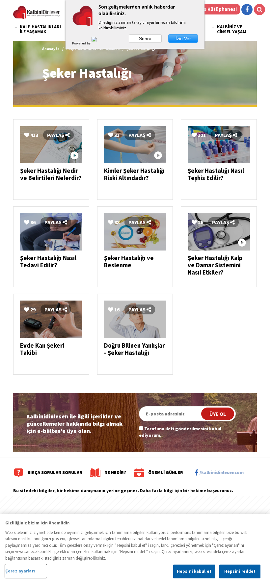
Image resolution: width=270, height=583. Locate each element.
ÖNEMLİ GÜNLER (165, 472)
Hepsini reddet (240, 571)
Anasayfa (51, 48)
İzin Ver (183, 38)
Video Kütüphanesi (215, 9)
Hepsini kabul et (194, 571)
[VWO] (98, 43)
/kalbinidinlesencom (222, 472)
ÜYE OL (217, 414)
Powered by (82, 43)
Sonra (145, 38)
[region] (135, 548)
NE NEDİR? (115, 472)
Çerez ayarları (20, 571)
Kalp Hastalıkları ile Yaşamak (40, 29)
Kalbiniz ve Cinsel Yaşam (231, 29)
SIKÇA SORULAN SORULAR (55, 472)
